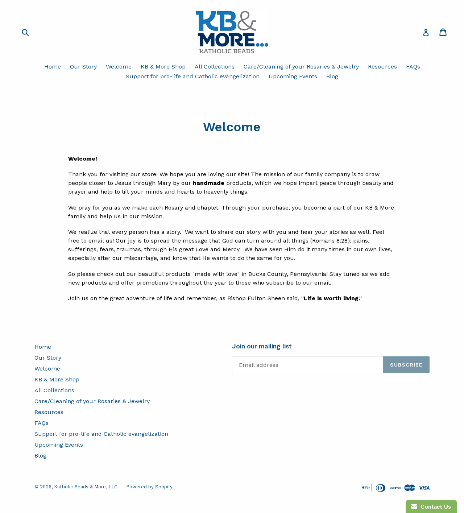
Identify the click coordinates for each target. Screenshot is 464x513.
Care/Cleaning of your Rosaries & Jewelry (301, 66)
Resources (382, 66)
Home (52, 66)
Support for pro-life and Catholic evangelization (193, 76)
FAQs (413, 66)
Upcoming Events (293, 76)
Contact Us (434, 507)
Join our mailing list (262, 346)
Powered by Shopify (149, 486)
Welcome (119, 66)
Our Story (83, 66)
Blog (332, 76)
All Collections (215, 66)
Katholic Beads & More (80, 486)
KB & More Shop (163, 66)
